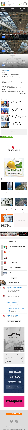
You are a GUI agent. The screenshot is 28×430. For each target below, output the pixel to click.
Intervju (12, 8)
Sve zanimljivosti (20, 220)
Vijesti (2, 8)
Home (8, 414)
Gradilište (13, 10)
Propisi (21, 10)
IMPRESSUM (13, 414)
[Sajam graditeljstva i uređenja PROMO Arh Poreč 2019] (14, 233)
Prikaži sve (14, 132)
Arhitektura (22, 8)
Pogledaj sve (22, 93)
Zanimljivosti (3, 10)
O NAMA (19, 414)
